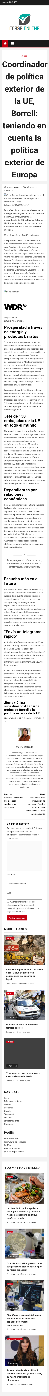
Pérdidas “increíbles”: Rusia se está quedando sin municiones (14, 801)
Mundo (24, 56)
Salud (10, 1177)
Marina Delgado (13, 187)
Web (9, 892)
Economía (8, 1107)
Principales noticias (13, 1101)
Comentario (13, 838)
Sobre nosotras (11, 1138)
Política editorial (12, 1148)
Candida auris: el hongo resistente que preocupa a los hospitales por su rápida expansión (24, 1266)
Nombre (11, 874)
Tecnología (9, 1114)
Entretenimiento (11, 1120)
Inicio (6, 1097)
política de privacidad (14, 1151)
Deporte (8, 1117)
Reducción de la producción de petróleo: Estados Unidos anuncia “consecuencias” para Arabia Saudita (35, 804)
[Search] (44, 43)
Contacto (8, 1124)
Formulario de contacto (15, 1141)
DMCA (7, 1145)
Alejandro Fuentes (27, 983)
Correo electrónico (16, 883)
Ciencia (7, 1111)
